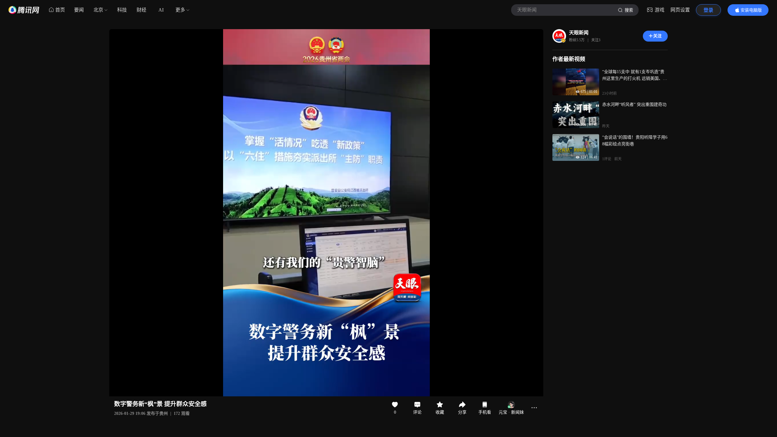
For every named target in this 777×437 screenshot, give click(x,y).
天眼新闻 (579, 32)
